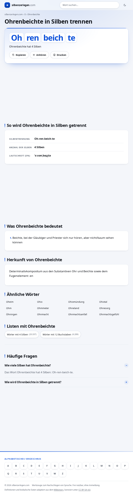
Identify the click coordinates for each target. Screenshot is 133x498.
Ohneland (73, 308)
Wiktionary (58, 489)
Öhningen (11, 314)
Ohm (9, 308)
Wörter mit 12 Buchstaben (61, 334)
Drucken (61, 54)
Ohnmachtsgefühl (109, 314)
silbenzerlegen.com (14, 14)
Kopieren (21, 54)
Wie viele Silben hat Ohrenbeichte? (28, 365)
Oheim (9, 301)
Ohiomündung (76, 301)
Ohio (39, 301)
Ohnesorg (104, 308)
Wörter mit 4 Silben (21, 334)
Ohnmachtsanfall (77, 314)
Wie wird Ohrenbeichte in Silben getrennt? (33, 382)
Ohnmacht (43, 314)
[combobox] (89, 5)
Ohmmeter (43, 308)
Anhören (41, 54)
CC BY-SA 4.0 (84, 489)
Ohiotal (103, 301)
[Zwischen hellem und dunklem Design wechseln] (124, 5)
